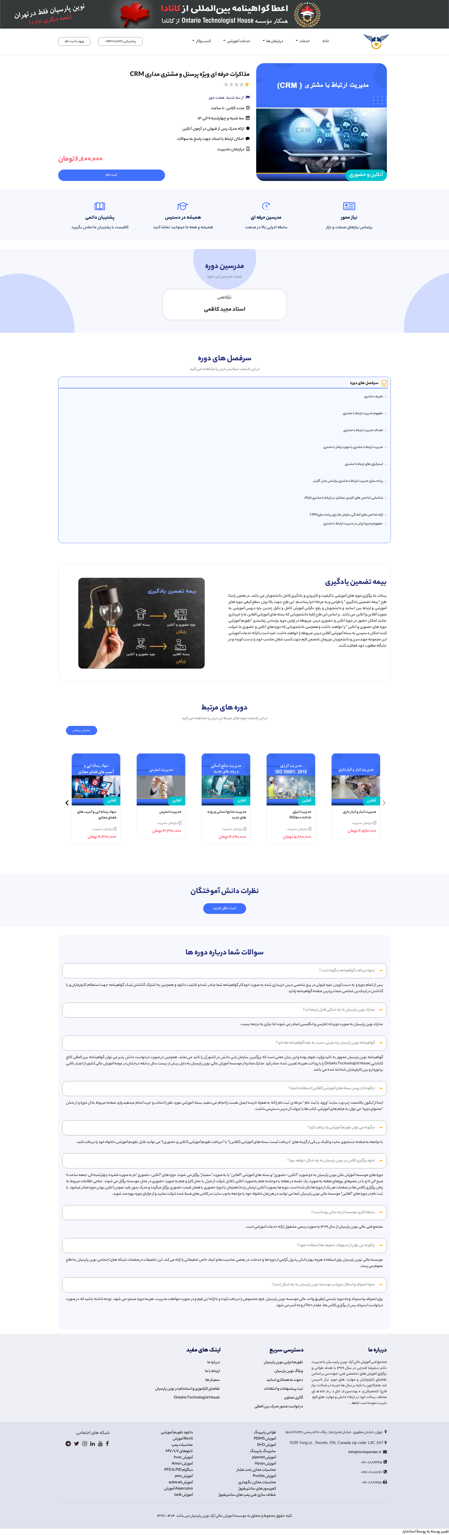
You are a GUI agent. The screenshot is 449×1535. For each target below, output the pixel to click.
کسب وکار (203, 41)
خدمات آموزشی (238, 41)
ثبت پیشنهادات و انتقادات (283, 1389)
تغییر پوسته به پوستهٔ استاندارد (425, 1532)
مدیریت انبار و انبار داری (359, 812)
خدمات (304, 41)
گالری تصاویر (294, 1398)
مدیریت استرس (170, 812)
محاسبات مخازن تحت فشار (256, 1470)
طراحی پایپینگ (265, 1433)
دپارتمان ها (274, 41)
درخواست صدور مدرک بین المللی (278, 1407)
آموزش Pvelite (264, 1476)
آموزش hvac (183, 1458)
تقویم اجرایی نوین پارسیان (283, 1363)
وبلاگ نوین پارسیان (288, 1371)
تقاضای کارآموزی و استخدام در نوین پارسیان (187, 1389)
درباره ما (213, 1363)
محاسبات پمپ (182, 1445)
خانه (325, 41)
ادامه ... (353, 1403)
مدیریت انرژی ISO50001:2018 (300, 815)
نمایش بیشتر (81, 730)
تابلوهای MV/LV (179, 1451)
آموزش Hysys (265, 1464)
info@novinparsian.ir (365, 1452)
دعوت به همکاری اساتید (284, 1380)
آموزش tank (183, 1495)
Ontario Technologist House (197, 1398)
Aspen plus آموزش (178, 1489)
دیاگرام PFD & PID (178, 1470)
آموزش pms (184, 1476)
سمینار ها (212, 1380)
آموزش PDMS (265, 1439)
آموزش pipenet (264, 1458)
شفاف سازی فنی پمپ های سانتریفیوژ (247, 1495)
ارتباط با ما (212, 1371)
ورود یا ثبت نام (74, 41)
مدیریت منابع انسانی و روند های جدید (226, 815)
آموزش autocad (181, 1483)
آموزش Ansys (182, 1464)
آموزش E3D (266, 1445)
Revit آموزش (183, 1439)
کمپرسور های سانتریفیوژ (257, 1489)
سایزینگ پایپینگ (263, 1451)
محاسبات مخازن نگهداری (257, 1483)
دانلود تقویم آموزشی (177, 1433)
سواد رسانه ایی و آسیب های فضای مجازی (96, 815)
